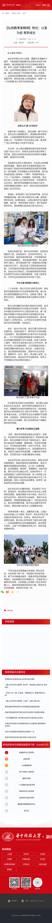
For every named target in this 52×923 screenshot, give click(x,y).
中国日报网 (42, 864)
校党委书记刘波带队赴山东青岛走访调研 (19, 679)
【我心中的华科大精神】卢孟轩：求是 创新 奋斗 (22, 701)
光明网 (9, 859)
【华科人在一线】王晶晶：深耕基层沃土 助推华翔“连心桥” (25, 694)
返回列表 (10, 610)
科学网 (42, 859)
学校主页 (38, 5)
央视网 (42, 854)
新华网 (26, 854)
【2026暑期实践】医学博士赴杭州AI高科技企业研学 (24, 718)
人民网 (9, 854)
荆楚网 (9, 869)
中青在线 (26, 864)
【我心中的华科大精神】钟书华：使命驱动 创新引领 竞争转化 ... (26, 686)
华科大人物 (16, 13)
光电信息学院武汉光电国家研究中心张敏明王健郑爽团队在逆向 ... (25, 725)
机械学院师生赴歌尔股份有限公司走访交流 (20, 737)
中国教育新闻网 (9, 864)
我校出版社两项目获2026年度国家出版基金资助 (22, 707)
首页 (7, 13)
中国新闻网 (26, 859)
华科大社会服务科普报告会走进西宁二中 (19, 732)
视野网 (44, 5)
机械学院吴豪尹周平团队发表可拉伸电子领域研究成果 (24, 712)
